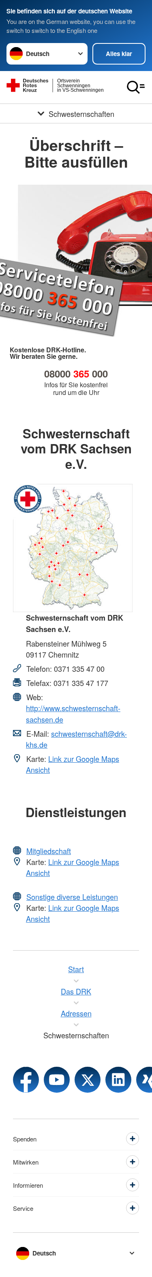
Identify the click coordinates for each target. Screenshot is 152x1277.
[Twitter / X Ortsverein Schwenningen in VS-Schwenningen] (88, 1080)
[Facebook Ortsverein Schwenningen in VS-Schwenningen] (26, 1080)
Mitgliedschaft (48, 851)
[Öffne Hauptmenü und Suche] (136, 87)
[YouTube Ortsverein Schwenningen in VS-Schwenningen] (57, 1080)
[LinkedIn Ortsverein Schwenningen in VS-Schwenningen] (118, 1080)
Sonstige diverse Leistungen (72, 896)
